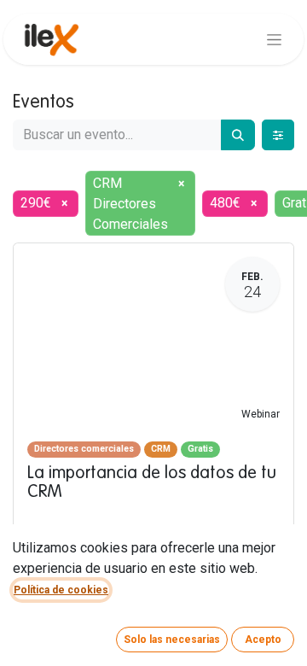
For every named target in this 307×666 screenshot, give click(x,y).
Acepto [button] (263, 640)
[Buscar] (238, 135)
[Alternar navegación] (274, 39)
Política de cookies (61, 590)
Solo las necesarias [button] (172, 640)
